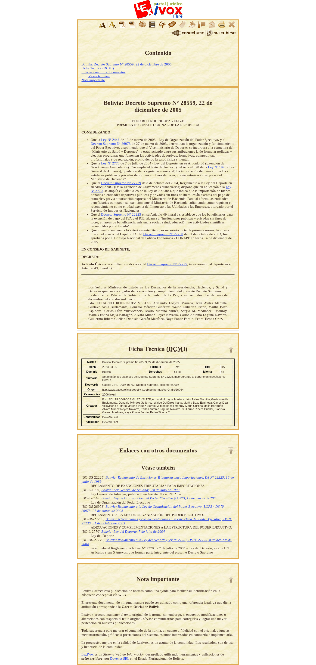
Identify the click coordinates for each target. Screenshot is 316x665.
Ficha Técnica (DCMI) (97, 68)
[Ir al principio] (231, 349)
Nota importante (93, 80)
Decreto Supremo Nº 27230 (163, 234)
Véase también (99, 76)
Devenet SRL (120, 658)
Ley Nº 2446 (110, 140)
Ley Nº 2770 (110, 163)
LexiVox (88, 654)
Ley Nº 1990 (217, 167)
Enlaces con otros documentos (103, 72)
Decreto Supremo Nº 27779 (121, 183)
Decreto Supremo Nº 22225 (121, 214)
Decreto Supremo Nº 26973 (111, 143)
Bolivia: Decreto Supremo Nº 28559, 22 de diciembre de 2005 (126, 64)
